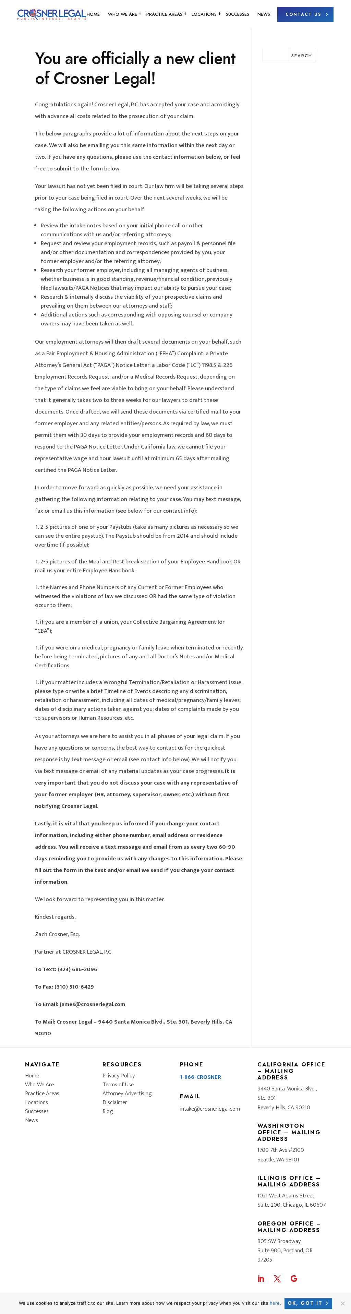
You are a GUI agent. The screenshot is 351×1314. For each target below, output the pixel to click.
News (263, 14)
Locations (204, 14)
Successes (237, 14)
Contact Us (303, 14)
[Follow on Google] (294, 1279)
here (275, 1303)
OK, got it (305, 1303)
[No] (342, 1303)
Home (93, 14)
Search (301, 55)
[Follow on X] (277, 1279)
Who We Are (122, 14)
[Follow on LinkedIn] (261, 1279)
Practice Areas (164, 14)
